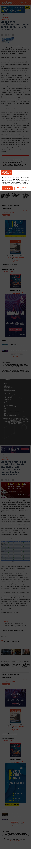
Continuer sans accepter (22, 171)
